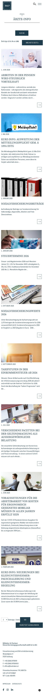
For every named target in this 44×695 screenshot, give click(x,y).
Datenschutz (17, 684)
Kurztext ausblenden (29, 625)
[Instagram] (8, 690)
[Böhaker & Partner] (7, 5)
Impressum (6, 684)
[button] (40, 690)
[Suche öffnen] (34, 3)
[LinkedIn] (12, 690)
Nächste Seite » (32, 43)
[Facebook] (4, 690)
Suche (22, 33)
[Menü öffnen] (39, 4)
